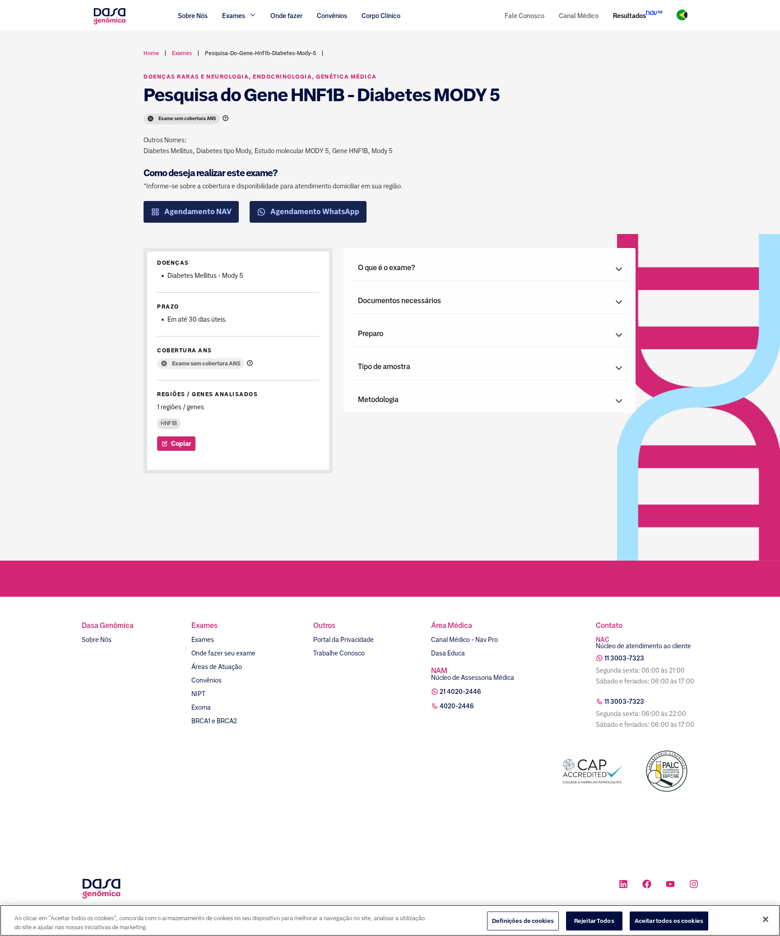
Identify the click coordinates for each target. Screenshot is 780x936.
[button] (489, 267)
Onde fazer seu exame (223, 653)
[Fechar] (765, 919)
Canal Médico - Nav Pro (464, 639)
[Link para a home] (109, 23)
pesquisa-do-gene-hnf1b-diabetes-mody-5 (260, 53)
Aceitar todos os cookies (669, 920)
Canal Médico (579, 15)
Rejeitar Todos (594, 920)
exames (182, 53)
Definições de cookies (523, 920)
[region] (390, 920)
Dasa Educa (448, 653)
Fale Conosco (524, 15)
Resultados (629, 15)
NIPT (198, 693)
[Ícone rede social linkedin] (623, 885)
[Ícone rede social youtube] (670, 885)
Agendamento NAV (198, 211)
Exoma (201, 707)
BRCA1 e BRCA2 (214, 721)
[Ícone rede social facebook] (646, 885)
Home (151, 53)
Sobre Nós (193, 15)
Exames (202, 639)
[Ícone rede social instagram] (693, 885)
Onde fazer (286, 15)
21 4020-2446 (460, 691)
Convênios (332, 15)
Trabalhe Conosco (339, 653)
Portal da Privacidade (343, 639)
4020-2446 (457, 706)
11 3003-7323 (624, 658)
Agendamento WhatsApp (314, 211)
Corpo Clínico (381, 15)
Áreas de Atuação (216, 666)
